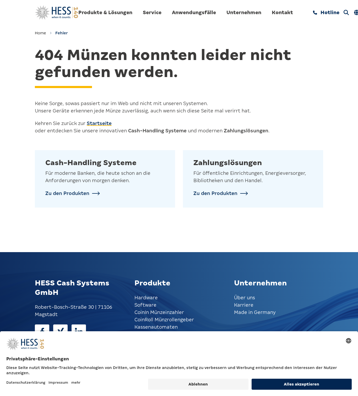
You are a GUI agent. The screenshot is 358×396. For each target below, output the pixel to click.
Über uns (244, 297)
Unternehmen (243, 12)
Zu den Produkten (67, 193)
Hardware (146, 297)
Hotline (330, 12)
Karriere (243, 305)
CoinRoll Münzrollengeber (164, 319)
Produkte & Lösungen (105, 12)
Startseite (99, 123)
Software (145, 305)
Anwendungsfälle (194, 12)
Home (40, 33)
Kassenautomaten (156, 327)
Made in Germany (255, 312)
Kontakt (282, 12)
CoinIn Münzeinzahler (159, 312)
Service (152, 12)
